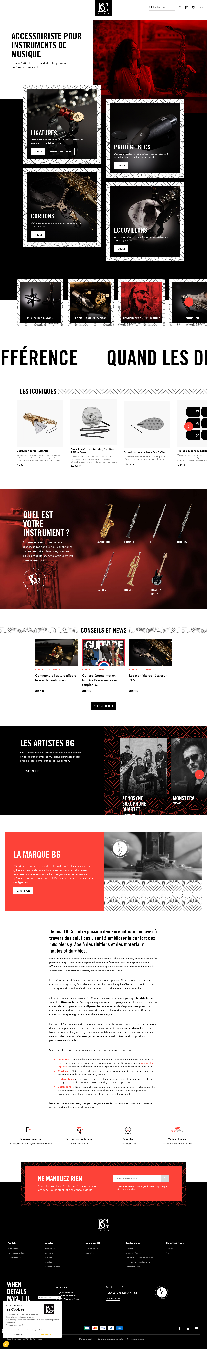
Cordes (48, 1262)
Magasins (89, 1253)
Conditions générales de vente (110, 1339)
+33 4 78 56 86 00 (121, 1292)
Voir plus (39, 691)
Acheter (38, 151)
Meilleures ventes (15, 1257)
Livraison (129, 1248)
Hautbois (181, 542)
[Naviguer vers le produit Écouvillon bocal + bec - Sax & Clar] (147, 424)
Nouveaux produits (16, 1253)
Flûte (152, 542)
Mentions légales (133, 1253)
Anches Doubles (52, 1266)
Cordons (63, 1071)
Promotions (13, 1248)
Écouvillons (64, 1087)
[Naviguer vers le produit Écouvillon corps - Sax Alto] (40, 423)
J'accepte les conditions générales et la (142, 1188)
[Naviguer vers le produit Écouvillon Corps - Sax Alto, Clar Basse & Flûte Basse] (93, 422)
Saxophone (104, 542)
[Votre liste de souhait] (193, 7)
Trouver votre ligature (60, 151)
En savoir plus (23, 891)
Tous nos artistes (31, 771)
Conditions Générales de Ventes (140, 1257)
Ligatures (63, 1059)
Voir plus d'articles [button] (103, 706)
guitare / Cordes (155, 592)
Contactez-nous (133, 1266)
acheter (121, 165)
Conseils (169, 1248)
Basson (101, 590)
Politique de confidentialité (138, 1262)
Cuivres (128, 590)
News (168, 1253)
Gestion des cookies (135, 1339)
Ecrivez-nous (113, 1298)
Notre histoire (91, 1248)
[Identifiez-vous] (180, 7)
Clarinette (130, 542)
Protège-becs (66, 1079)
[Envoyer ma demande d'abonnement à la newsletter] (165, 1178)
